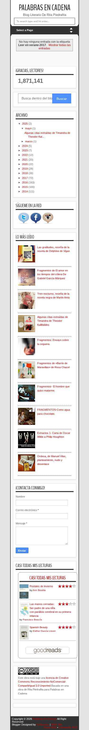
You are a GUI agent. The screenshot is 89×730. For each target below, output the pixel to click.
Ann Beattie (39, 590)
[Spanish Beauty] (24, 638)
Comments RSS (68, 727)
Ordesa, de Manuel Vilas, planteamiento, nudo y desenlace (51, 460)
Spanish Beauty (39, 627)
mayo (28, 128)
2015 (25, 187)
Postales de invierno (41, 586)
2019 (25, 168)
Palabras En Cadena (44, 7)
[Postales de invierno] (24, 598)
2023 (25, 150)
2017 (25, 178)
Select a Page (24, 30)
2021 (25, 159)
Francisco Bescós (32, 619)
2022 (25, 154)
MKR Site (56, 724)
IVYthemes (43, 724)
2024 (25, 145)
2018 (25, 173)
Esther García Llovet (44, 631)
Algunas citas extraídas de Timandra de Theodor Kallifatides (52, 321)
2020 (25, 164)
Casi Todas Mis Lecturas (47, 578)
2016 (25, 182)
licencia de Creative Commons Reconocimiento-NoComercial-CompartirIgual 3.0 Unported (43, 681)
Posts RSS (50, 727)
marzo (29, 141)
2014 (25, 191)
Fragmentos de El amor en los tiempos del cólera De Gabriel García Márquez (52, 274)
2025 (25, 123)
